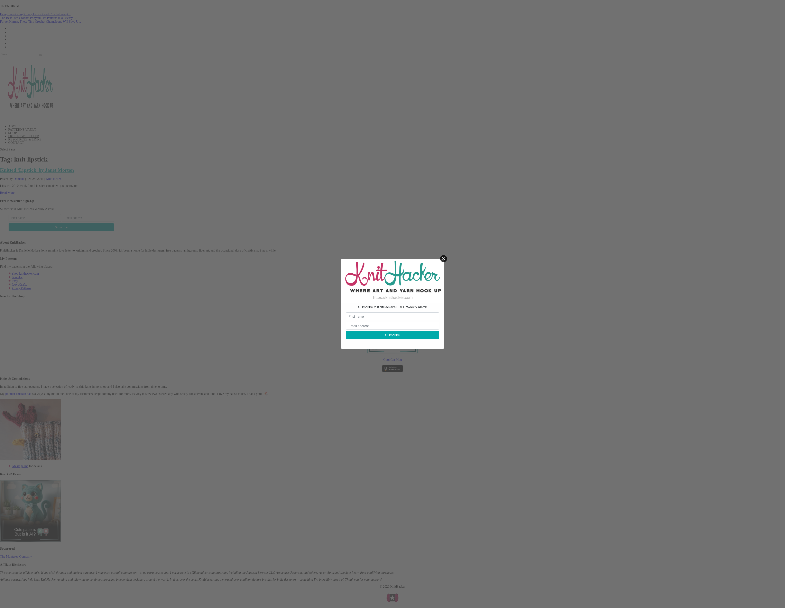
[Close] (443, 258)
